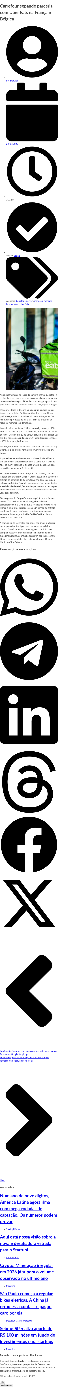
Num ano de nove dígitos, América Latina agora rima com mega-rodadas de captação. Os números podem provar (28, 1209)
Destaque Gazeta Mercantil (19, 1321)
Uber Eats (24, 304)
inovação (38, 301)
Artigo (17, 256)
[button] (29, 587)
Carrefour (20, 301)
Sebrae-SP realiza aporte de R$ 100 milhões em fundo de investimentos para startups (27, 1335)
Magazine (10, 1286)
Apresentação (12, 1258)
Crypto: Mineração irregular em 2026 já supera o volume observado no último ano (27, 1272)
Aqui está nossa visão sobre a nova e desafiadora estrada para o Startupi (28, 1243)
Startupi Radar (13, 1229)
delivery (29, 301)
